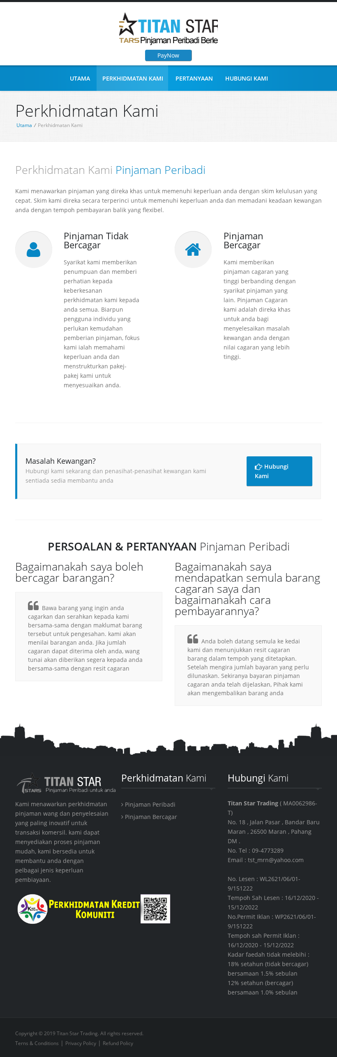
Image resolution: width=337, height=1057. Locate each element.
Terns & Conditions (37, 1043)
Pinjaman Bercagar (150, 817)
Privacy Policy (80, 1043)
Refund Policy (118, 1043)
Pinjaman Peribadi (149, 804)
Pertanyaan (194, 78)
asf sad (168, 28)
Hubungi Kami (246, 78)
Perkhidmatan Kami (132, 78)
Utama (80, 78)
